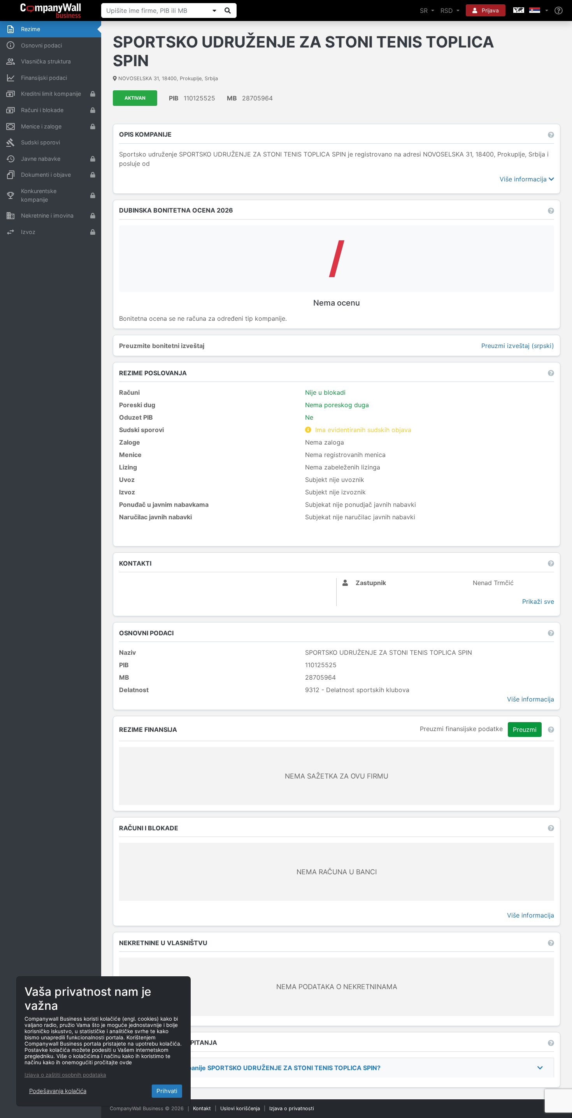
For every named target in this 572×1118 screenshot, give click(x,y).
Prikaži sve (538, 601)
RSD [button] (447, 10)
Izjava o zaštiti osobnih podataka (65, 1075)
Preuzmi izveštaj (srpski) (517, 346)
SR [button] (425, 10)
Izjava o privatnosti (291, 1108)
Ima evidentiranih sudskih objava (363, 430)
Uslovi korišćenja (240, 1108)
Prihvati (166, 1091)
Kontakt (202, 1108)
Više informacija (524, 179)
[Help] (558, 10)
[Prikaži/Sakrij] (214, 10)
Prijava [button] (489, 10)
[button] (530, 10)
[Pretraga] (228, 10)
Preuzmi (525, 729)
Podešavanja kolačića (57, 1091)
